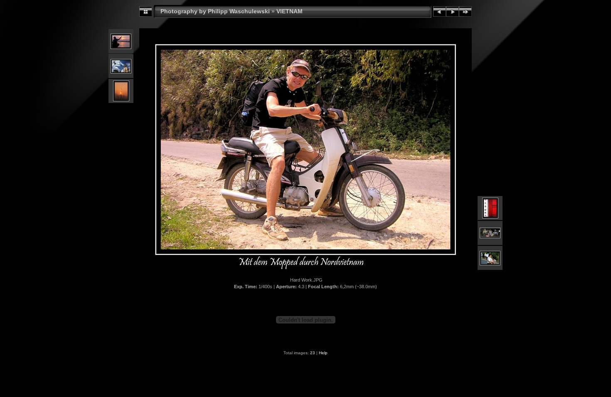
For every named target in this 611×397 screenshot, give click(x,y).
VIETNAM (289, 11)
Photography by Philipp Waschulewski (215, 11)
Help (323, 352)
